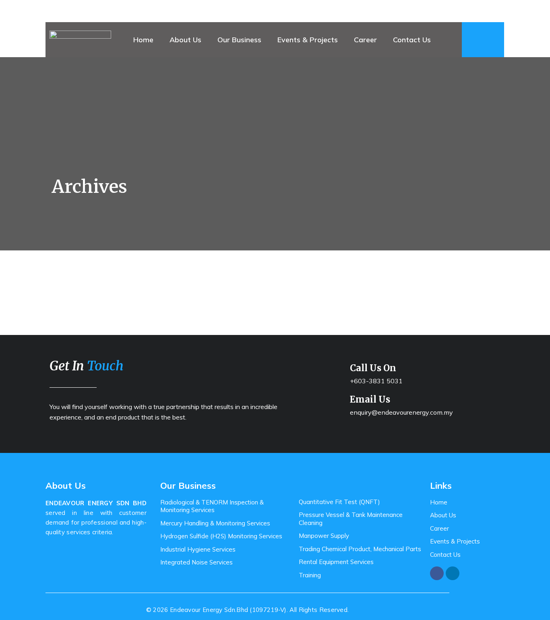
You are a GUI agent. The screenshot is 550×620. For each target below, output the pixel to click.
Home (143, 39)
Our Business (239, 39)
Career (365, 39)
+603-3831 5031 (376, 381)
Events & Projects (307, 39)
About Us (185, 39)
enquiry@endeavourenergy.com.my (401, 412)
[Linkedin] (452, 573)
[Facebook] (437, 573)
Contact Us (412, 39)
